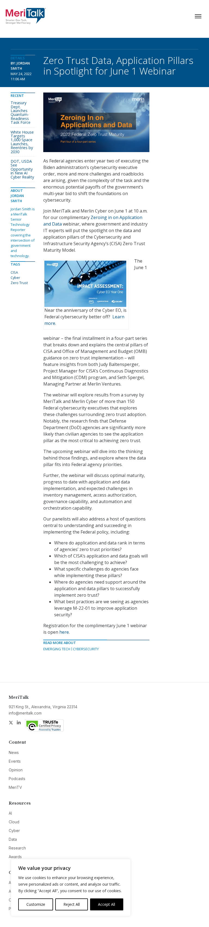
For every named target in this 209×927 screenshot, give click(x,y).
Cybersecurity (86, 648)
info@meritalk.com (25, 713)
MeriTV (15, 787)
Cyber (15, 277)
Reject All (71, 904)
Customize (35, 904)
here (64, 632)
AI (10, 813)
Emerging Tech (56, 648)
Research (17, 848)
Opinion (16, 770)
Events (15, 761)
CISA (14, 272)
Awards (15, 856)
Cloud (14, 822)
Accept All (106, 904)
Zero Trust (19, 282)
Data (13, 839)
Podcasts (17, 778)
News (14, 752)
